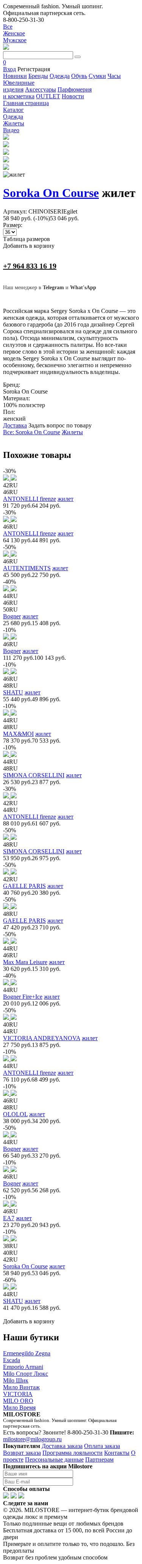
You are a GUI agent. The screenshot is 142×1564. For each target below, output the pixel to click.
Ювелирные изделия (18, 86)
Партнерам (99, 1459)
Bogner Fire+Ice (22, 996)
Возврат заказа (22, 1453)
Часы (114, 76)
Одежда (60, 76)
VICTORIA (18, 1394)
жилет (65, 499)
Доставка (15, 425)
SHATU (13, 692)
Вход (9, 69)
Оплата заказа (102, 1446)
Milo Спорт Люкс (25, 1373)
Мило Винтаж (21, 1387)
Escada (11, 1360)
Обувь (79, 76)
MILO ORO (18, 1401)
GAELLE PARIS (24, 886)
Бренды (38, 76)
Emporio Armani (23, 1367)
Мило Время (19, 1407)
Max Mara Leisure (25, 962)
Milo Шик (15, 1380)
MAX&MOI (18, 734)
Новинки (15, 76)
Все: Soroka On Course (31, 432)
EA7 (8, 1218)
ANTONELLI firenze (29, 499)
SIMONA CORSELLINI (33, 775)
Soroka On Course (51, 193)
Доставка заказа (62, 1446)
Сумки (97, 76)
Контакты (117, 1453)
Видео (11, 130)
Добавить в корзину (29, 246)
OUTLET (48, 96)
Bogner (12, 616)
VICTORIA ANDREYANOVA (41, 1038)
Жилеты (72, 432)
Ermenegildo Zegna (26, 1353)
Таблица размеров (26, 239)
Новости (73, 96)
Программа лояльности (72, 1453)
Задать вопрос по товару (60, 425)
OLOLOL (15, 1114)
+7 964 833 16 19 (29, 266)
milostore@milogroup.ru (32, 1439)
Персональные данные (54, 1459)
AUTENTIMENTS (27, 568)
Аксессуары (40, 89)
